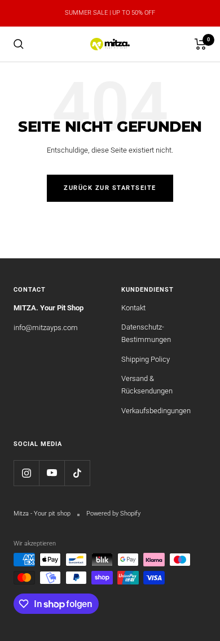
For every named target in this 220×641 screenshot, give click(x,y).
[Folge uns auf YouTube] (51, 473)
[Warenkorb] (200, 44)
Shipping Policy (145, 359)
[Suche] (19, 44)
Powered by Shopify (113, 513)
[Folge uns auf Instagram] (26, 473)
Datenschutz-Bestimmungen (146, 333)
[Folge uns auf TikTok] (77, 473)
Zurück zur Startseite (110, 188)
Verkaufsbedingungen (156, 410)
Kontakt (133, 308)
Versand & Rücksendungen (147, 384)
